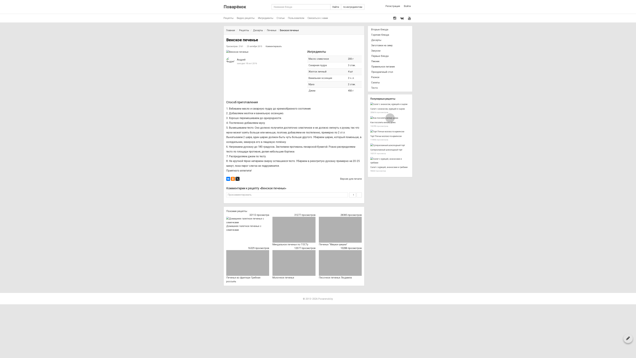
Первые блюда (380, 56)
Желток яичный (317, 71)
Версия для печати (351, 178)
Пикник (375, 61)
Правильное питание (383, 66)
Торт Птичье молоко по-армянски (386, 136)
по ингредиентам (352, 7)
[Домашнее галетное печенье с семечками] (247, 220)
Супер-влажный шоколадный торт (386, 150)
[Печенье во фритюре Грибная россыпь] (247, 263)
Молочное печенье (283, 277)
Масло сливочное (319, 58)
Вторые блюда (379, 29)
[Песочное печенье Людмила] (340, 263)
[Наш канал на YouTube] (409, 18)
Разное (375, 77)
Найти (335, 7)
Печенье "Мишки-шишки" (333, 244)
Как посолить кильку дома (383, 122)
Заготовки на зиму (382, 45)
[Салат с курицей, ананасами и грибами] (390, 161)
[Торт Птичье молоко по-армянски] (390, 132)
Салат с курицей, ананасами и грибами (389, 167)
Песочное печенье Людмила (335, 277)
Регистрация (393, 6)
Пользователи (296, 18)
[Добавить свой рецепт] (628, 338)
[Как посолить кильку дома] (390, 118)
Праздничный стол (382, 71)
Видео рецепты (246, 18)
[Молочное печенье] (293, 263)
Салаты (375, 82)
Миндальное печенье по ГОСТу (290, 244)
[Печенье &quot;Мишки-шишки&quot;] (340, 230)
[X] (237, 179)
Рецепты (229, 18)
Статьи (281, 18)
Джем (312, 90)
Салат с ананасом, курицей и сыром (387, 109)
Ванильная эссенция (320, 78)
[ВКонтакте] (228, 179)
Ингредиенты (265, 18)
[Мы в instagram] (395, 18)
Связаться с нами (318, 18)
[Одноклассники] (233, 179)
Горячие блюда (380, 34)
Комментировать (274, 46)
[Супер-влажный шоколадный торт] (390, 145)
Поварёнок (235, 7)
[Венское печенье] (265, 52)
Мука (311, 84)
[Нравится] (359, 194)
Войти (407, 6)
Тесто (374, 87)
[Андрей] (230, 60)
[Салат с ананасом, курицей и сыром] (390, 104)
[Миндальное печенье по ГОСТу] (293, 230)
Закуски (375, 50)
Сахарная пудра (318, 65)
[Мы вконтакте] (402, 18)
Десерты (376, 40)
